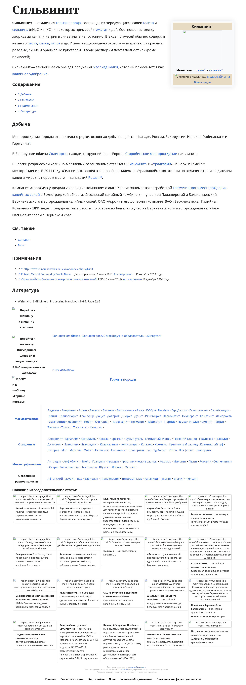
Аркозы (104, 439)
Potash (94, 177)
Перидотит (154, 422)
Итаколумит (89, 444)
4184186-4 (67, 370)
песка (32, 43)
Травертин (136, 450)
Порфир (170, 422)
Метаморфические (26, 464)
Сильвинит (136, 163)
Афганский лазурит (61, 479)
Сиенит (206, 422)
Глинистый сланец (158, 439)
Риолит (194, 422)
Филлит (117, 467)
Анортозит (69, 410)
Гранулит (98, 461)
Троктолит (80, 427)
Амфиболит (71, 461)
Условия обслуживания (136, 679)
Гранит (52, 416)
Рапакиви (151, 479)
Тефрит (219, 422)
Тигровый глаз (132, 479)
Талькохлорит (69, 467)
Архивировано (123, 274)
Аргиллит (71, 439)
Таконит (165, 479)
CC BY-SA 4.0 (123, 669)
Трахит (66, 427)
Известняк (71, 444)
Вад (79, 479)
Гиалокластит (198, 410)
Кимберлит (190, 416)
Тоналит (53, 427)
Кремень (161, 444)
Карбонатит (171, 416)
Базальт (95, 410)
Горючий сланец (185, 439)
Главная (50, 679)
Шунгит (104, 467)
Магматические (27, 419)
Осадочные (26, 444)
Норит (88, 422)
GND (55, 370)
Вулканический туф (130, 410)
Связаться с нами (72, 679)
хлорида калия (105, 67)
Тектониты (89, 467)
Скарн (53, 467)
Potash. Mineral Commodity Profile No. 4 (45, 274)
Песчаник (102, 450)
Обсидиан (102, 422)
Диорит (126, 416)
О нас (112, 679)
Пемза (182, 422)
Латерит (53, 450)
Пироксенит (120, 422)
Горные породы (123, 379)
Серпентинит (222, 461)
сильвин (215, 70)
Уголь (173, 450)
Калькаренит (109, 444)
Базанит (108, 410)
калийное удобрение (30, 73)
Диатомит (55, 444)
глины (44, 43)
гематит (100, 29)
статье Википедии (138, 667)
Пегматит (137, 422)
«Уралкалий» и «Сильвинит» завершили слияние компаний (59, 279)
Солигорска (58, 153)
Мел (64, 450)
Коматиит (207, 416)
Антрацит (54, 461)
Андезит (53, 410)
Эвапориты (204, 450)
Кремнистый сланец (183, 444)
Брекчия (117, 439)
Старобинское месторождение (151, 153)
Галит (22, 245)
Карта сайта (96, 679)
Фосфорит (186, 450)
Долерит (113, 416)
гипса (55, 43)
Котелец (146, 444)
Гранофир (87, 416)
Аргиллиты (88, 439)
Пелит (193, 461)
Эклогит (131, 467)
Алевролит (55, 439)
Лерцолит (75, 422)
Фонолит (96, 427)
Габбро (151, 410)
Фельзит (192, 479)
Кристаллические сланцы (139, 461)
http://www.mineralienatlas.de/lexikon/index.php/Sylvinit (58, 269)
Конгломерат (129, 444)
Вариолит (91, 479)
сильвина (20, 29)
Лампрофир (57, 422)
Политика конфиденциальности (179, 679)
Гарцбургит (179, 410)
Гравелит (221, 439)
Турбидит (160, 450)
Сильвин (24, 240)
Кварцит (113, 461)
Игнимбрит (153, 416)
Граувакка (206, 439)
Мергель (75, 450)
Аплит (83, 410)
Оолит (88, 450)
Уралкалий (162, 163)
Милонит (179, 461)
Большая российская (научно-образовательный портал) (121, 336)
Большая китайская (66, 336)
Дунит (138, 416)
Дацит (100, 416)
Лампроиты (224, 416)
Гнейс (86, 461)
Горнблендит (220, 410)
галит (200, 70)
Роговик (205, 461)
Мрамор (165, 461)
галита (148, 22)
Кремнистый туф (212, 444)
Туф (148, 450)
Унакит (179, 479)
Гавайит (163, 410)
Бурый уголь (134, 439)
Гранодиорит (69, 416)
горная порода (68, 22)
